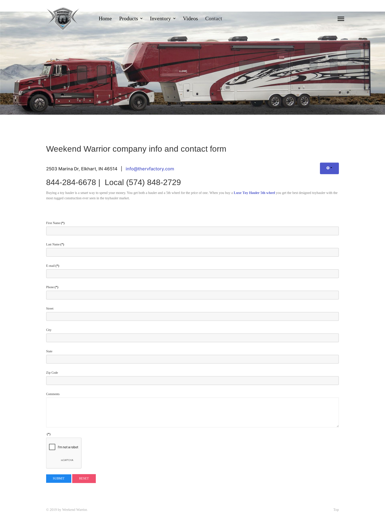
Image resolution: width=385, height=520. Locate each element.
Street (49, 308)
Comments (52, 394)
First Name (55, 223)
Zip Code (52, 372)
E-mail (52, 265)
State (49, 351)
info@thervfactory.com (150, 168)
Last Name (55, 244)
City (48, 330)
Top (336, 510)
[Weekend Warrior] (63, 18)
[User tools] (329, 168)
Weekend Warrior (74, 510)
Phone (52, 287)
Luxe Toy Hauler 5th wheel (254, 193)
